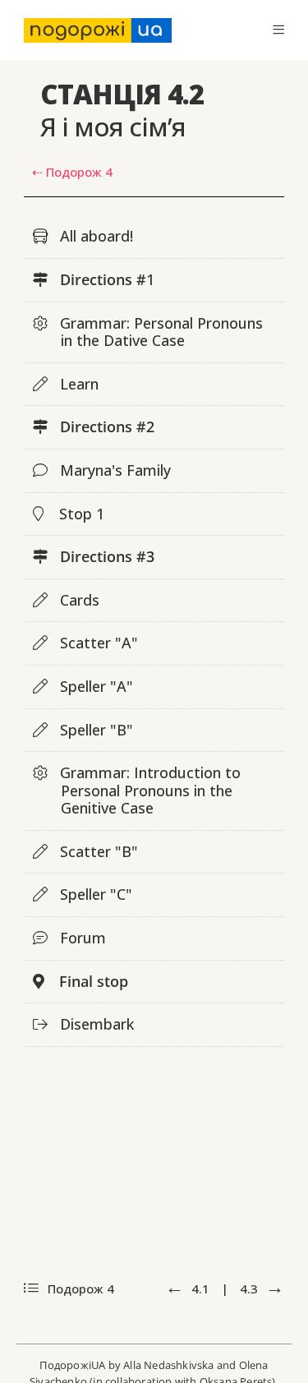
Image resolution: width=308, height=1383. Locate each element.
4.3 (250, 1288)
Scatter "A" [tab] (97, 642)
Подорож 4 (79, 1288)
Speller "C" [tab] (94, 894)
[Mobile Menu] (278, 30)
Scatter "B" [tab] (97, 851)
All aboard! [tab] (94, 236)
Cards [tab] (77, 600)
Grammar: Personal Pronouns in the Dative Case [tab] (159, 332)
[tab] (154, 427)
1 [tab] (107, 279)
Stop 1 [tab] (79, 513)
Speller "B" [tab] (94, 730)
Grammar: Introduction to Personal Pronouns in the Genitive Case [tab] (148, 790)
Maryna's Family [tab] (113, 470)
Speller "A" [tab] (94, 686)
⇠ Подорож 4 (72, 172)
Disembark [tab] (95, 1024)
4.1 (200, 1288)
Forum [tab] (81, 937)
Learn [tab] (77, 384)
